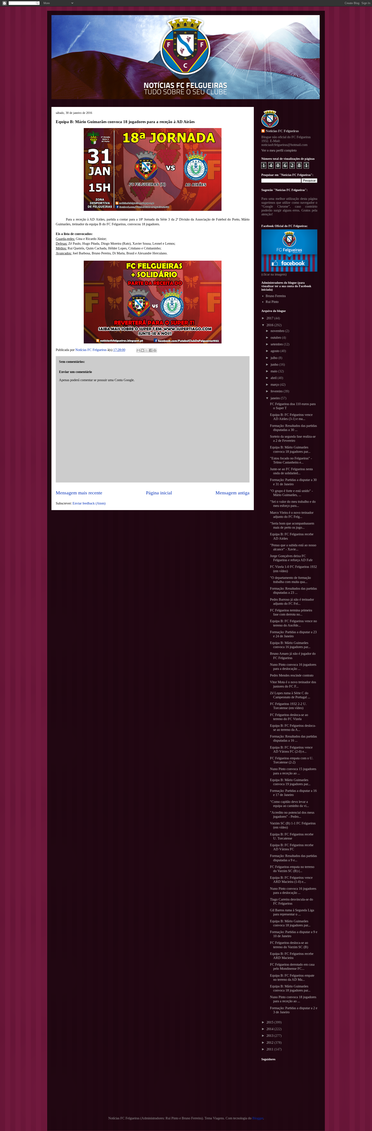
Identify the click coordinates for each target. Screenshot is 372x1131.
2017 (270, 318)
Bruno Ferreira (276, 296)
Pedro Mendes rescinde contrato (291, 675)
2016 (270, 325)
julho (274, 358)
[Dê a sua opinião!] (142, 350)
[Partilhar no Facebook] (151, 350)
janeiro (276, 398)
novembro (278, 331)
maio (274, 371)
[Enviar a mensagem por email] (138, 350)
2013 (270, 1035)
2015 (270, 1022)
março (275, 384)
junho (275, 364)
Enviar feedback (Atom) (89, 503)
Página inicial (159, 492)
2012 (270, 1042)
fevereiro (277, 391)
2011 (270, 1049)
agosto (275, 351)
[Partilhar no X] (146, 350)
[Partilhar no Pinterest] (155, 350)
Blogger (257, 1118)
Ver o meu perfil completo (279, 150)
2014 (270, 1029)
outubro (276, 337)
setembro (277, 344)
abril (274, 378)
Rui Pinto (272, 302)
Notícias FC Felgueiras (282, 131)
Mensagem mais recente (79, 492)
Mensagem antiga (232, 492)
